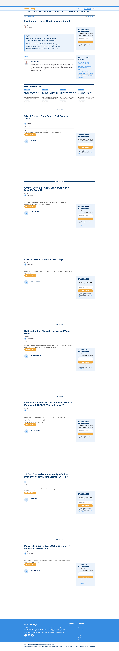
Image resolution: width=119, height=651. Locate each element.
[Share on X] (90, 16)
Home (25, 16)
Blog (88, 11)
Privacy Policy (81, 47)
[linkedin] (79, 8)
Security (64, 11)
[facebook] (76, 8)
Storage (82, 11)
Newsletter (88, 8)
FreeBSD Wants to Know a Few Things (68, 93)
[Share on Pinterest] (92, 16)
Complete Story (28, 56)
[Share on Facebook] (88, 16)
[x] (81, 8)
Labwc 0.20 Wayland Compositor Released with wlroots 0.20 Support (85, 68)
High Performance (73, 11)
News (29, 11)
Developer (56, 11)
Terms (91, 46)
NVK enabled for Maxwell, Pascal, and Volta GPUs (85, 93)
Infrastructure (47, 11)
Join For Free (85, 42)
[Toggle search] (94, 8)
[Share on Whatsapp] (94, 16)
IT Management (37, 11)
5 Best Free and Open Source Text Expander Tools (31, 93)
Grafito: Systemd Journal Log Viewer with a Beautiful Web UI (50, 93)
